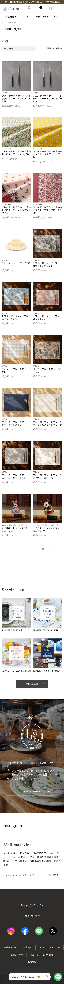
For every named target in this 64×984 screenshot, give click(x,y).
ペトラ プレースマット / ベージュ (47, 370)
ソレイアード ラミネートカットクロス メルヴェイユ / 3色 (47, 154)
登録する (54, 875)
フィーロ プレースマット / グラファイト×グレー (16, 423)
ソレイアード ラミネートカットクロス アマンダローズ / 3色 (47, 210)
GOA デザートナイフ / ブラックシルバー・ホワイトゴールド (16, 98)
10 (42, 550)
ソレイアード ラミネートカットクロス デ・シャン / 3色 (16, 153)
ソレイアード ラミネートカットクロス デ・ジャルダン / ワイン (16, 210)
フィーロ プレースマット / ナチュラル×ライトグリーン (47, 423)
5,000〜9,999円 (13, 23)
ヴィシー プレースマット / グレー (16, 370)
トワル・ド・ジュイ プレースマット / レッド (47, 317)
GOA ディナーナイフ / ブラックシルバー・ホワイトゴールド (47, 98)
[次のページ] (49, 551)
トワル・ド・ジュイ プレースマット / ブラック (47, 264)
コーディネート (40, 16)
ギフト (24, 16)
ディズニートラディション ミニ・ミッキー (47, 529)
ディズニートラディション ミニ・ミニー (16, 529)
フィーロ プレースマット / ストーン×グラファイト (16, 476)
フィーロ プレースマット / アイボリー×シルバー (47, 476)
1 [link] (15, 550)
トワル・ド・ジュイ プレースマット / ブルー (16, 317)
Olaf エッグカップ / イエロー (16, 264)
